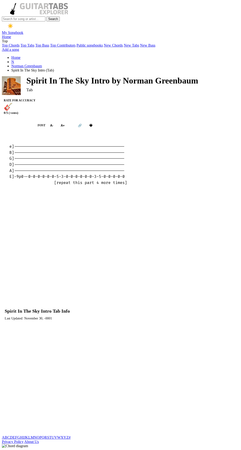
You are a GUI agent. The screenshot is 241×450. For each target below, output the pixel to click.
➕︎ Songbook (17, 125)
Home (6, 37)
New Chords (113, 45)
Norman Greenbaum (26, 66)
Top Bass (42, 45)
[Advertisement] (120, 249)
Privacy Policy (13, 442)
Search (53, 19)
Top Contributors (63, 45)
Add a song (10, 50)
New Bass (147, 45)
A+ (63, 125)
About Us (31, 442)
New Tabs (131, 45)
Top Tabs (27, 45)
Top (5, 41)
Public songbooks (89, 45)
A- (51, 125)
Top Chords (11, 45)
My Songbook (12, 33)
